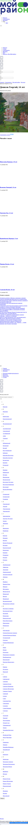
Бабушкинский (6, 443)
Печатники (5, 652)
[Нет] (0, 824)
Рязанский (5, 671)
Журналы (5, 20)
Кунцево (5, 557)
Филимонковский (7, 423)
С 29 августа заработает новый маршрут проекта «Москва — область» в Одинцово (12, 315)
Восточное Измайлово (8, 484)
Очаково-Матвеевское (8, 642)
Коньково (5, 538)
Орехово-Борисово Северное (10, 633)
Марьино (5, 586)
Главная (5, 368)
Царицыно (5, 754)
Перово (5, 650)
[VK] (11, 134)
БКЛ (7, 23)
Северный (5, 693)
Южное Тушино (7, 783)
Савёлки (5, 676)
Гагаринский (6, 494)
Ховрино (5, 744)
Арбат (4, 436)
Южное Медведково (8, 781)
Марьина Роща (6, 584)
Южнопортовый (7, 786)
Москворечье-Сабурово (8, 603)
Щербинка (5, 771)
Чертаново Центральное (9, 764)
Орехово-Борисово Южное (9, 635)
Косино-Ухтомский (7, 543)
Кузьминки (5, 555)
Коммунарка (6, 416)
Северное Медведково (8, 688)
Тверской (5, 718)
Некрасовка (6, 616)
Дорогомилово (6, 509)
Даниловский (6, 504)
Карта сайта (6, 376)
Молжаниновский (7, 601)
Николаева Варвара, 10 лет (8, 162)
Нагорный (5, 613)
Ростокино (5, 669)
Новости (5, 17)
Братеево (5, 462)
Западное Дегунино (8, 518)
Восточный (5, 487)
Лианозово (5, 569)
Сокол (4, 698)
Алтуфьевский (6, 433)
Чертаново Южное (7, 766)
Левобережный (6, 564)
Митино (5, 596)
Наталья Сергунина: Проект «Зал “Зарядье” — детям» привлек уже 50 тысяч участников (13, 323)
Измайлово (5, 530)
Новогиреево (6, 623)
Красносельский (7, 547)
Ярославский (6, 795)
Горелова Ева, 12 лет (6, 213)
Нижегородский (7, 618)
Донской (5, 506)
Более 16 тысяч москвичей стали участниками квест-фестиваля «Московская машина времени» (13, 318)
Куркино (5, 560)
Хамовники (6, 742)
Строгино (5, 710)
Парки (4, 647)
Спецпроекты (6, 19)
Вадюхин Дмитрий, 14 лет (8, 187)
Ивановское (6, 528)
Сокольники (6, 703)
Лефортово (5, 567)
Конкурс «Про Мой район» (9, 54)
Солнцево (5, 705)
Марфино (5, 581)
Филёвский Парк (7, 735)
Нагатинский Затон (7, 611)
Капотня (5, 535)
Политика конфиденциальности (11, 373)
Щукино (5, 774)
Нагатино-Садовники (8, 608)
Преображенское (7, 657)
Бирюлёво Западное (8, 457)
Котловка (5, 545)
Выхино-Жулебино (7, 489)
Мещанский (6, 594)
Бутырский (5, 465)
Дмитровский (6, 511)
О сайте (5, 377)
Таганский (5, 715)
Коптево (5, 540)
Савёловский (6, 679)
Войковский (6, 472)
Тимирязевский (7, 725)
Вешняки (5, 470)
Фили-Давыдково (7, 737)
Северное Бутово (7, 684)
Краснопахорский (7, 419)
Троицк (5, 727)
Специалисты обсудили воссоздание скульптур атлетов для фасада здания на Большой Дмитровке (13, 306)
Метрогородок (6, 591)
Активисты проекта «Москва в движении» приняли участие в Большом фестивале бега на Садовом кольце (13, 298)
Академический (7, 428)
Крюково (5, 552)
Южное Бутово (6, 778)
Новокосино (6, 625)
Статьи (4, 49)
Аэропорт (5, 438)
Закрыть (2, 798)
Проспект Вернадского (8, 662)
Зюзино (5, 521)
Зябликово (5, 523)
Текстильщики (6, 720)
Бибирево (5, 453)
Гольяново (5, 499)
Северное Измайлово (8, 686)
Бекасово (5, 406)
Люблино (5, 577)
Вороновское (6, 477)
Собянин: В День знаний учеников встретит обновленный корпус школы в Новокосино (11, 320)
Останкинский (6, 637)
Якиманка (5, 791)
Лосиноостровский (7, 574)
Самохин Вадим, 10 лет (7, 289)
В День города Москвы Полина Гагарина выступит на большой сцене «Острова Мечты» (13, 313)
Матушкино (6, 589)
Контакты (5, 374)
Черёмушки (6, 759)
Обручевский (6, 630)
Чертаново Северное (8, 761)
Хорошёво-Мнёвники (8, 747)
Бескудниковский (7, 450)
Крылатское (6, 550)
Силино (5, 696)
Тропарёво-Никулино (8, 730)
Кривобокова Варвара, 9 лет (9, 238)
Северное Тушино (7, 691)
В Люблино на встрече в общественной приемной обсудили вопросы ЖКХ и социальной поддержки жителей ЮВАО (12, 309)
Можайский (6, 598)
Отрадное (5, 640)
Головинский (6, 496)
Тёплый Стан (6, 723)
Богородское (6, 460)
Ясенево (5, 793)
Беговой (5, 448)
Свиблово (5, 681)
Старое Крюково (7, 708)
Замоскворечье (6, 516)
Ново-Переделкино (7, 620)
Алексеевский (6, 431)
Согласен (12, 822)
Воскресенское (6, 479)
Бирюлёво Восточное (8, 455)
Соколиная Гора (7, 701)
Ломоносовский (7, 572)
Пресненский (6, 659)
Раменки (5, 667)
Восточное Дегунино (8, 482)
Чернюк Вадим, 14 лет (7, 264)
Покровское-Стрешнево (9, 654)
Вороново (5, 411)
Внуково (5, 474)
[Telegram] (13, 134)
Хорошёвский (6, 749)
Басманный (5, 445)
